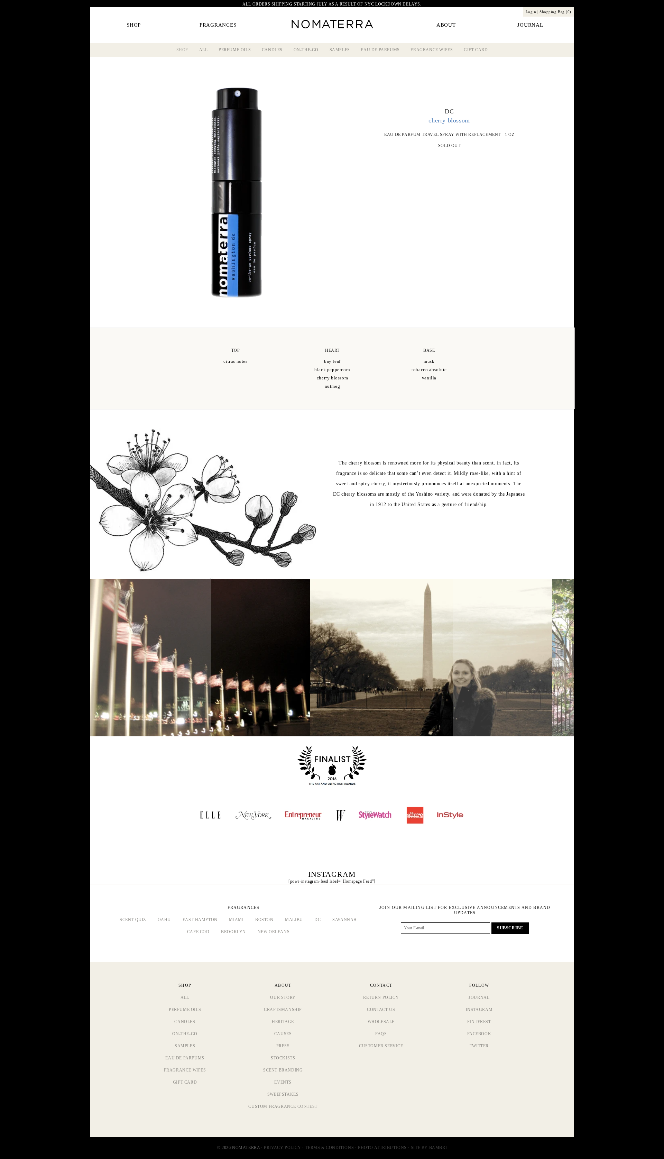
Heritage (283, 1021)
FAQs (381, 1033)
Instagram (479, 1009)
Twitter (479, 1045)
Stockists (283, 1058)
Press (283, 1045)
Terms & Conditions (329, 1147)
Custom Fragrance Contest (282, 1106)
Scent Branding (283, 1070)
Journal (479, 997)
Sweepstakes (283, 1094)
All (203, 49)
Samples (340, 49)
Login (531, 12)
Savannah (344, 919)
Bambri (438, 1147)
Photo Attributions (382, 1147)
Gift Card (476, 49)
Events (283, 1082)
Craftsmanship (283, 1009)
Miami (236, 919)
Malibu (294, 919)
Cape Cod (198, 931)
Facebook (479, 1033)
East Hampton (200, 919)
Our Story (282, 997)
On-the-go (306, 49)
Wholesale (381, 1021)
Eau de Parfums (380, 49)
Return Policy (381, 997)
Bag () (555, 12)
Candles (272, 49)
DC (317, 919)
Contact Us (381, 1009)
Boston (264, 919)
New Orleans (274, 931)
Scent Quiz (133, 919)
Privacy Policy (282, 1147)
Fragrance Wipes (432, 49)
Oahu (164, 919)
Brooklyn (233, 931)
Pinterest (479, 1021)
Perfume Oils (235, 49)
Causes (283, 1033)
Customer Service (381, 1045)
